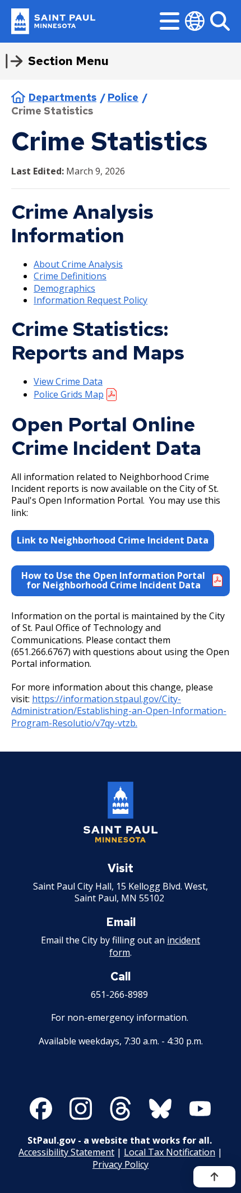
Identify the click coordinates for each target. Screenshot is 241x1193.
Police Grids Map (69, 394)
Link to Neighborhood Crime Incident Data (112, 540)
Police (123, 97)
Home (18, 97)
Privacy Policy (120, 1164)
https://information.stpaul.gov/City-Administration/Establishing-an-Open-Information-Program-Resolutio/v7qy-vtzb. (118, 711)
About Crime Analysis (78, 264)
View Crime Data (68, 381)
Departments (62, 97)
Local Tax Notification (169, 1152)
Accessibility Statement (66, 1152)
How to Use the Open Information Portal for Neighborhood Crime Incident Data (113, 580)
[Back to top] (214, 1176)
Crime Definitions (70, 276)
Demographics (64, 288)
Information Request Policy (90, 300)
